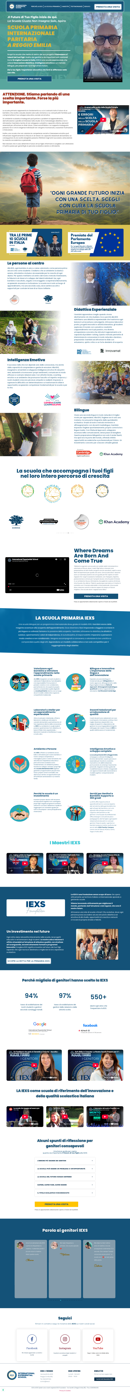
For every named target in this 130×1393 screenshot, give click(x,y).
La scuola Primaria (52, 6)
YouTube (98, 1348)
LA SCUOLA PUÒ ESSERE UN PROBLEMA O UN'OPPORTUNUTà (61, 1169)
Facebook (32, 1348)
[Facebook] (32, 1339)
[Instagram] (65, 1339)
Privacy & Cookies (65, 1390)
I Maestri (65, 6)
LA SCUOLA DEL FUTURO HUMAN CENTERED (54, 1177)
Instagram (65, 1348)
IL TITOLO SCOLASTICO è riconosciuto (53, 1193)
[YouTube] (98, 1339)
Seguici (87, 6)
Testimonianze (77, 6)
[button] (65, 1160)
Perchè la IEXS (37, 6)
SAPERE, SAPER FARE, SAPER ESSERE (52, 1185)
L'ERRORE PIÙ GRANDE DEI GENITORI (51, 1161)
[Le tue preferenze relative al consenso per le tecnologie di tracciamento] (3, 1390)
